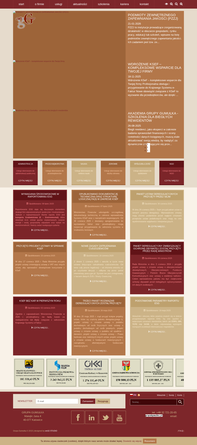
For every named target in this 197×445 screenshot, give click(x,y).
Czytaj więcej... (41, 230)
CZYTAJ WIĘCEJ (25, 181)
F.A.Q (181, 431)
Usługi (58, 4)
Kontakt (144, 4)
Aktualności (80, 4)
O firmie (39, 4)
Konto (179, 395)
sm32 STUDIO (51, 431)
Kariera (124, 4)
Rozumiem (150, 441)
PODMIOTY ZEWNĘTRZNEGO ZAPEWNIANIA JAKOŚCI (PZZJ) (153, 17)
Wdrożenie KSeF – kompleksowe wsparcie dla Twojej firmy (154, 67)
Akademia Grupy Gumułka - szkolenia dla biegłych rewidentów (153, 117)
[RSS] (140, 395)
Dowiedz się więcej (132, 441)
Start (21, 4)
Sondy (171, 395)
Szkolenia (103, 4)
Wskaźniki (161, 395)
